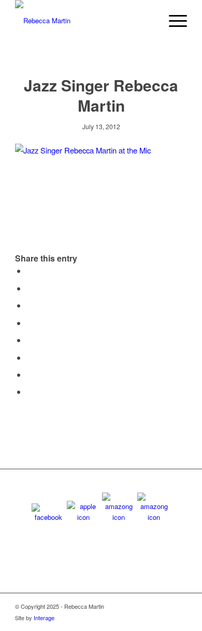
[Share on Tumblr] (29, 339)
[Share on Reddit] (29, 374)
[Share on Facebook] (29, 270)
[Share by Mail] (29, 391)
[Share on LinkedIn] (29, 322)
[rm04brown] (83, 20)
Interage (44, 617)
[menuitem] (172, 20)
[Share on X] (29, 288)
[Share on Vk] (29, 357)
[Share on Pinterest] (29, 305)
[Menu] (172, 20)
